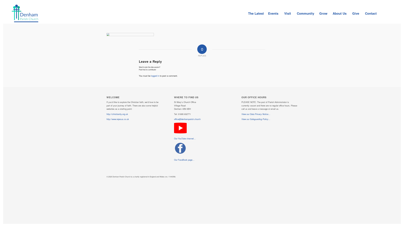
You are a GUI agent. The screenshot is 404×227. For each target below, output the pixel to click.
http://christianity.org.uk (117, 114)
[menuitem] (256, 13)
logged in (155, 75)
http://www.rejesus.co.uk (118, 119)
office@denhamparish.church (187, 119)
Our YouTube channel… (185, 138)
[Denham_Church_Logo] (25, 13)
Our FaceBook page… (184, 159)
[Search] (386, 13)
